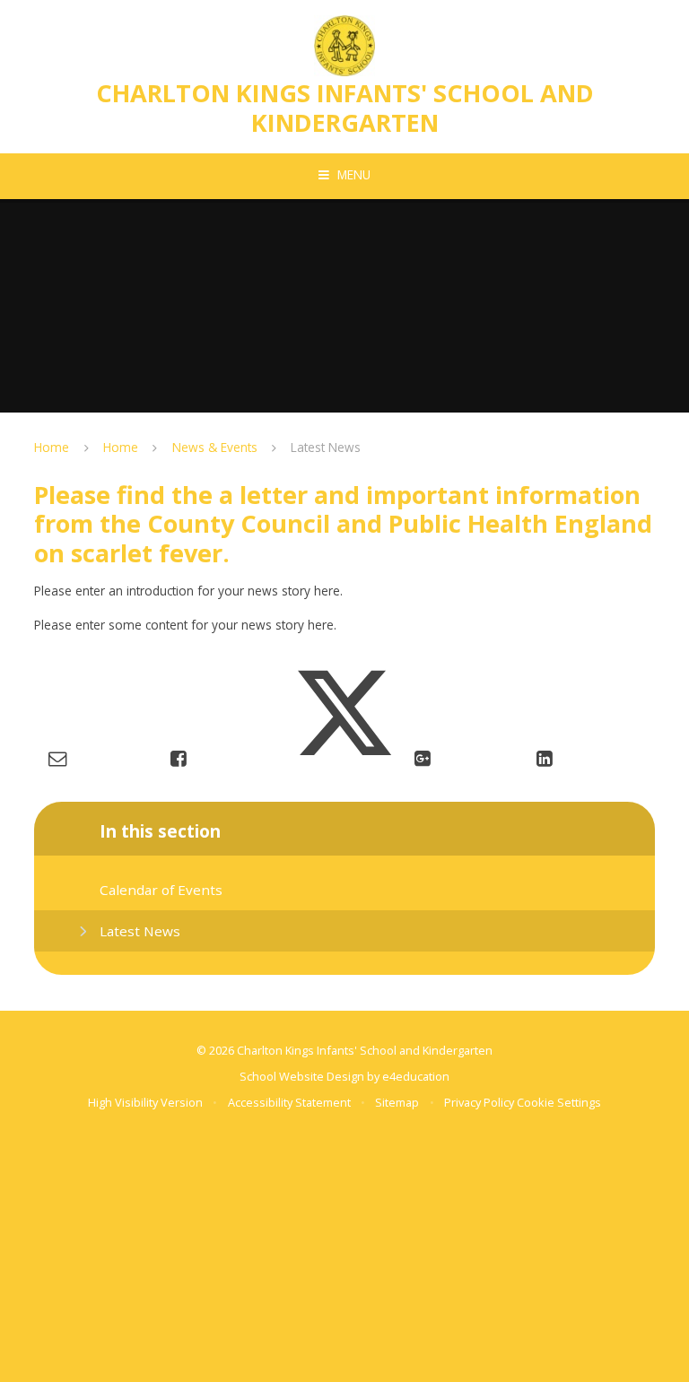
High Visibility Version (145, 1102)
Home (51, 447)
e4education (415, 1076)
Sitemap (397, 1102)
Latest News (326, 447)
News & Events (214, 447)
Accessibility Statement (289, 1102)
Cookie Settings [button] (559, 1102)
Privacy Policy (479, 1102)
